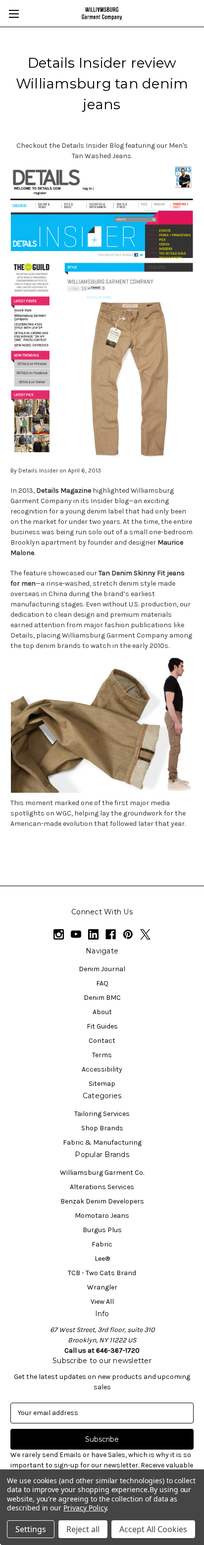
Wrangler (102, 1287)
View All (102, 1301)
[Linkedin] (93, 934)
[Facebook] (110, 934)
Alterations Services (102, 1187)
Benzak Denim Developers (102, 1201)
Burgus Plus (102, 1230)
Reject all (83, 1529)
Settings (30, 1529)
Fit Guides (102, 1026)
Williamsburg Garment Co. (102, 1172)
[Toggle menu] (13, 13)
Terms (102, 1055)
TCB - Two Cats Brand (102, 1273)
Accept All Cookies (153, 1529)
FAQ (102, 983)
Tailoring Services (102, 1114)
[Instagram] (58, 934)
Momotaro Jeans (102, 1215)
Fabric (102, 1244)
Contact (102, 1040)
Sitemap (102, 1083)
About (102, 1012)
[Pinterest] (128, 934)
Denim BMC (102, 997)
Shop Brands (102, 1128)
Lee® (102, 1258)
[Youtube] (76, 934)
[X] (145, 934)
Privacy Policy (84, 1507)
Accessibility (102, 1069)
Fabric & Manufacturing (102, 1142)
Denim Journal (102, 969)
